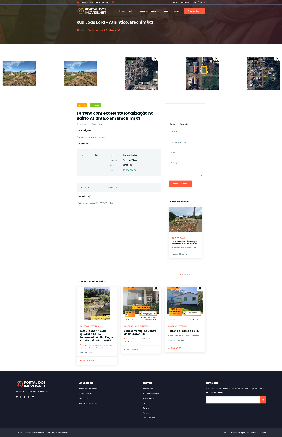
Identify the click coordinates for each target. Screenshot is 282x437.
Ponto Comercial (149, 418)
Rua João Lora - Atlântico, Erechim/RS (91, 124)
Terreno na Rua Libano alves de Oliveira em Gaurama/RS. (184, 242)
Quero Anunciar (85, 393)
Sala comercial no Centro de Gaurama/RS (140, 332)
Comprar (95, 105)
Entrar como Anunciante (88, 389)
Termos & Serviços (237, 432)
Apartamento (148, 389)
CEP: (111, 165)
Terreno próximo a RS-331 (184, 331)
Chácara (146, 408)
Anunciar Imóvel (195, 11)
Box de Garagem (149, 398)
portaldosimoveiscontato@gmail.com (93, 2)
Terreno (81, 105)
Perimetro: (113, 160)
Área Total (85, 188)
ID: (83, 155)
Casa (144, 403)
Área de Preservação (151, 393)
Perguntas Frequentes (149, 11)
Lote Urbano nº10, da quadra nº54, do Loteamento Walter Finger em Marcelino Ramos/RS (96, 335)
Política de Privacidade (256, 432)
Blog (166, 11)
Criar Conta (83, 398)
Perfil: (112, 155)
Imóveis (176, 11)
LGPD (225, 432)
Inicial (122, 11)
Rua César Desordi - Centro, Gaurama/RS (184, 336)
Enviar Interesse (180, 183)
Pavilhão (146, 413)
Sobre (132, 11)
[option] (141, 75)
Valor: (112, 170)
